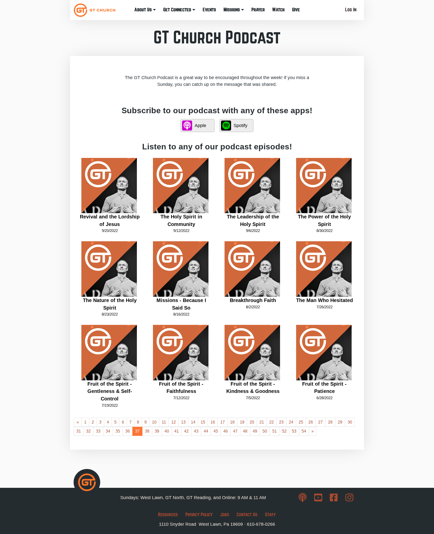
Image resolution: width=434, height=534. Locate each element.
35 (118, 431)
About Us (143, 9)
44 (206, 431)
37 (137, 431)
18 (232, 422)
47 (235, 431)
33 (98, 431)
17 (222, 422)
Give (296, 9)
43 (196, 431)
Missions (232, 9)
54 (304, 431)
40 (167, 431)
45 (215, 431)
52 (284, 431)
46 (225, 431)
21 (261, 422)
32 (88, 431)
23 (281, 422)
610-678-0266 (261, 524)
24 (291, 422)
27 (320, 422)
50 (264, 431)
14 (193, 422)
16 (212, 422)
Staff (270, 514)
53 (294, 431)
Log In (350, 9)
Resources (168, 514)
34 (108, 431)
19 (242, 422)
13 (183, 422)
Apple (200, 125)
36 (127, 431)
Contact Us (247, 514)
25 (301, 422)
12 (173, 422)
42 (186, 431)
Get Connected (177, 9)
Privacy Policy (198, 514)
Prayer (258, 9)
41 (176, 431)
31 (78, 431)
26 (310, 422)
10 (154, 422)
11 (164, 422)
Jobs (224, 514)
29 (340, 422)
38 (147, 431)
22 (271, 422)
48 (245, 431)
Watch (278, 9)
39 (157, 431)
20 (252, 422)
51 (274, 431)
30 (350, 422)
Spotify (240, 125)
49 (255, 431)
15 (203, 422)
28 (330, 422)
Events (209, 9)
